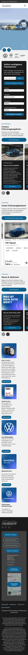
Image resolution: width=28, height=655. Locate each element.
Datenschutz (5, 604)
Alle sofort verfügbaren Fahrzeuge (14, 83)
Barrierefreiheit (6, 607)
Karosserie (7, 94)
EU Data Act (20, 604)
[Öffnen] (25, 5)
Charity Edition (6, 28)
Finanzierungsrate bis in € (11, 107)
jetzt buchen (6, 381)
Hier (3, 509)
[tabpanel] (14, 573)
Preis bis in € (7, 101)
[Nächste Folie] (9, 50)
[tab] (10, 535)
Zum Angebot (12, 186)
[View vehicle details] (23, 262)
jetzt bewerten (12, 327)
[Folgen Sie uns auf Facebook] (3, 527)
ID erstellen (6, 451)
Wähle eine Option (10, 97)
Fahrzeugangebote (14, 140)
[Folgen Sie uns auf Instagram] (6, 527)
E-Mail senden (10, 564)
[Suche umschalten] (24, 1)
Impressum (13, 604)
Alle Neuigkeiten (14, 289)
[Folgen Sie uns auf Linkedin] (9, 527)
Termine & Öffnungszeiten (14, 569)
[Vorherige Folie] (4, 50)
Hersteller (7, 88)
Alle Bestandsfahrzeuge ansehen (14, 218)
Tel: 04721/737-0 (11, 562)
